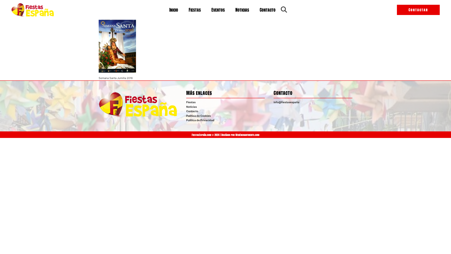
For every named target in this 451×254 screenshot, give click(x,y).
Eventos (218, 10)
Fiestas (195, 10)
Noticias (242, 10)
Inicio (173, 10)
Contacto (268, 10)
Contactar (418, 10)
